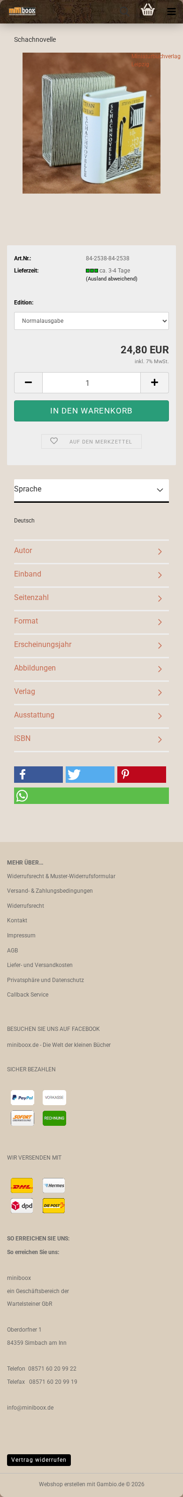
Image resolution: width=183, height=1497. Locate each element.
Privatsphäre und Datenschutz (45, 980)
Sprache (27, 488)
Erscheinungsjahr (42, 644)
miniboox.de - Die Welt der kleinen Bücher (59, 1045)
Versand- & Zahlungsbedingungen (50, 891)
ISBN (22, 738)
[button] (28, 382)
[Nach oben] (157, 1483)
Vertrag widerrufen (39, 1460)
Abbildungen (35, 667)
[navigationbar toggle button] (171, 11)
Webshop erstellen (62, 1484)
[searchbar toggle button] (124, 11)
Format (26, 620)
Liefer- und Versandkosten (40, 965)
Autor (23, 550)
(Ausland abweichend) (111, 279)
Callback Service (27, 994)
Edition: (23, 302)
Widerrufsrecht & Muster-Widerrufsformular (61, 876)
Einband (27, 573)
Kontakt (17, 920)
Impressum (21, 935)
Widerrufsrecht (25, 906)
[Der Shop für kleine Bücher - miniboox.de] (19, 11)
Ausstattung (34, 714)
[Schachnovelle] (92, 122)
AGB (12, 950)
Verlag (24, 691)
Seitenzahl (31, 597)
